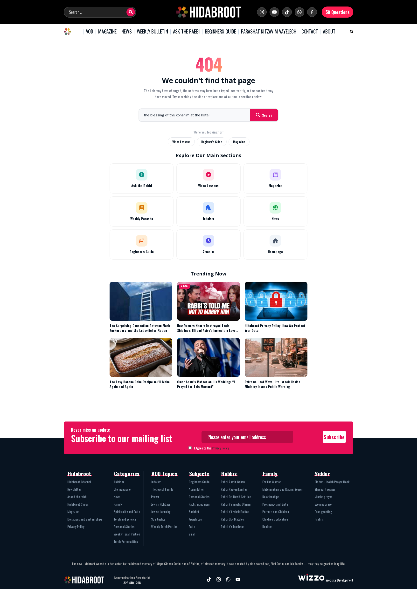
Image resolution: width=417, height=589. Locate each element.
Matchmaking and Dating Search (282, 489)
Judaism (119, 481)
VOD (89, 31)
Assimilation (196, 489)
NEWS (126, 31)
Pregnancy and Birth (275, 504)
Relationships (270, 496)
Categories (126, 473)
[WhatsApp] (299, 12)
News (117, 496)
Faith (192, 526)
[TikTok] (287, 12)
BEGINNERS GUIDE (220, 31)
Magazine (239, 141)
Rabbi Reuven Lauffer (234, 489)
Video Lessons (181, 141)
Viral (192, 533)
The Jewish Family (162, 489)
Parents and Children (275, 511)
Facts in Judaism (199, 504)
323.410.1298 (132, 582)
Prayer (155, 496)
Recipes (267, 526)
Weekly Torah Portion (127, 533)
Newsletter (74, 489)
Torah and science (125, 519)
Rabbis (229, 473)
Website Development (339, 579)
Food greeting (323, 511)
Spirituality (158, 519)
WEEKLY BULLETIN (152, 31)
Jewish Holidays (160, 504)
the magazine (122, 489)
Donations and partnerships (84, 519)
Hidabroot (79, 473)
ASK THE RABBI (186, 31)
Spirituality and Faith (127, 511)
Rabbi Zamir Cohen (233, 481)
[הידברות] (208, 12)
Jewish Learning (161, 511)
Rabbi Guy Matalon (232, 519)
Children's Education (275, 519)
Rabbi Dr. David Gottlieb (236, 496)
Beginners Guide (199, 481)
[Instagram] (262, 12)
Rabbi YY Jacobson (232, 526)
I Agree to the (211, 447)
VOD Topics (164, 473)
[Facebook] (312, 12)
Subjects (199, 473)
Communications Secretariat (132, 578)
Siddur (322, 473)
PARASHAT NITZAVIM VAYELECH (268, 31)
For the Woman (271, 481)
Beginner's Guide (211, 141)
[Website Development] (311, 579)
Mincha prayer (323, 496)
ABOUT (329, 31)
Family (118, 504)
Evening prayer (323, 504)
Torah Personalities (126, 541)
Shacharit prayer (324, 489)
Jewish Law (195, 519)
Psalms (319, 519)
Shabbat (194, 511)
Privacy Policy (220, 447)
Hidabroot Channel (79, 481)
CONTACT (309, 31)
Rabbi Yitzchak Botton (235, 511)
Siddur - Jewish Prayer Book (331, 481)
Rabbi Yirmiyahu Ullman (235, 504)
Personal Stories (124, 526)
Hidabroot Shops (78, 504)
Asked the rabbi (77, 496)
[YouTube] (274, 12)
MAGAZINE (107, 31)
